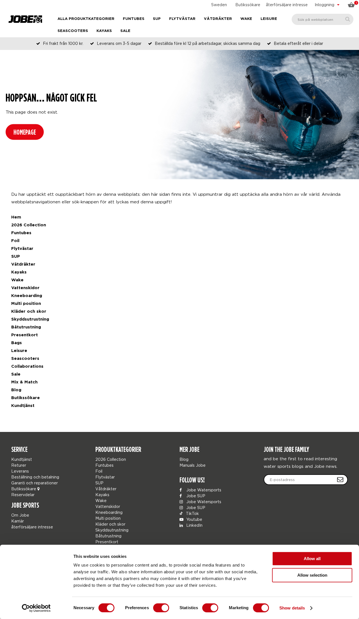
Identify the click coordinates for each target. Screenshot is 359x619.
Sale (125, 31)
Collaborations (27, 366)
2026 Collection (28, 225)
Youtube (193, 519)
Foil (15, 241)
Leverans (20, 471)
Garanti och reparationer (34, 483)
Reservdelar (22, 495)
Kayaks (104, 31)
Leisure (269, 18)
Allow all (312, 558)
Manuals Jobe (193, 465)
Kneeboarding (26, 296)
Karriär (17, 521)
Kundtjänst (22, 406)
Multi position (26, 303)
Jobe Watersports (203, 490)
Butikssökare (247, 5)
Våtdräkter (218, 18)
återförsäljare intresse (287, 5)
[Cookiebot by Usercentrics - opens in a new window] (36, 608)
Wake (246, 18)
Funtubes (133, 18)
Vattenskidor (25, 288)
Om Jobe (20, 515)
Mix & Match (24, 382)
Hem (16, 217)
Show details (292, 608)
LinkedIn (193, 525)
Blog (16, 390)
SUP (157, 18)
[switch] (161, 607)
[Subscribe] (340, 479)
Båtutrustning (26, 327)
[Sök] (347, 19)
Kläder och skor (28, 311)
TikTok (192, 513)
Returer (18, 465)
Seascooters (72, 31)
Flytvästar (182, 18)
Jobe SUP (195, 496)
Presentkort (24, 335)
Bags (16, 343)
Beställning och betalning (35, 477)
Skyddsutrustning (30, 319)
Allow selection (312, 575)
